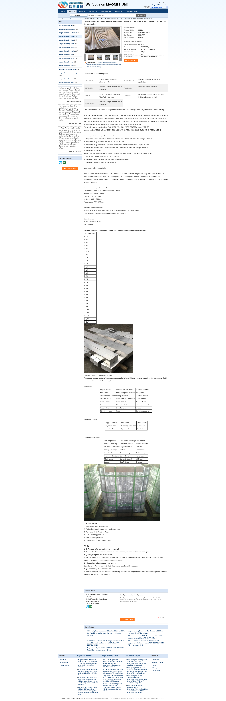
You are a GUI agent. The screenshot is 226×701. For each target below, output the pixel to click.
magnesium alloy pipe (66, 62)
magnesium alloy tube (66, 58)
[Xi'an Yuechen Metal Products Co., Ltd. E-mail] (90, 606)
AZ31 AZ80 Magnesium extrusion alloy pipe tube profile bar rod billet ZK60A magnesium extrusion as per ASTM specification (113, 663)
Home (63, 11)
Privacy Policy (65, 698)
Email (166, 5)
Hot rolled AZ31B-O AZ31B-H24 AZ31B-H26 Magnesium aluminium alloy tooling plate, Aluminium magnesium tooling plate (88, 691)
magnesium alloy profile (67, 51)
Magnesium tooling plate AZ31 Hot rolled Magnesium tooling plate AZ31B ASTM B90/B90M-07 (88, 672)
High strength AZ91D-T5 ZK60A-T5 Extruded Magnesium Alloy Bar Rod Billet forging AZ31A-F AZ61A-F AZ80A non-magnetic (137, 679)
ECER (163, 698)
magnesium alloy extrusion (68, 33)
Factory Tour (93, 11)
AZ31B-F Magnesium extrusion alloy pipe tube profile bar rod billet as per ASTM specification (113, 671)
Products (72, 11)
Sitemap (154, 668)
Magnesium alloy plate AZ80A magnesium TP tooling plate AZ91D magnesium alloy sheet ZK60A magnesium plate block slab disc (88, 681)
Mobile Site (157, 671)
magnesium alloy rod (66, 25)
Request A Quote (157, 5)
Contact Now (132, 61)
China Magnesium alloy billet (80, 698)
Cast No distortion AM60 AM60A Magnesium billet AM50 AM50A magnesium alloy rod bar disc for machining (104, 65)
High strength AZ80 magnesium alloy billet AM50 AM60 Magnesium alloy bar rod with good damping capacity (137, 662)
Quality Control (106, 11)
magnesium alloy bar (66, 55)
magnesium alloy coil (66, 65)
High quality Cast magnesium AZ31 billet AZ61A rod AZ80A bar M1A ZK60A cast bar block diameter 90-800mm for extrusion (106, 633)
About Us (82, 11)
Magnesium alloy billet (76, 18)
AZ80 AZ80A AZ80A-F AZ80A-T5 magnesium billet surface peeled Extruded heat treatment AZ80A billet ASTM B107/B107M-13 (105, 643)
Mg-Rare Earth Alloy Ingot (67, 69)
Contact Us (118, 11)
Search (142, 15)
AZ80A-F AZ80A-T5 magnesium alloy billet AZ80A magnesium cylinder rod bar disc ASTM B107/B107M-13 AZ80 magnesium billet (146, 643)
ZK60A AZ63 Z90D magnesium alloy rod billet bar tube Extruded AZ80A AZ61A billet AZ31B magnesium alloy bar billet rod (113, 687)
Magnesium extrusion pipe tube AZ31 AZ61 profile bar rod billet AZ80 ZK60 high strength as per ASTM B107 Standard (113, 678)
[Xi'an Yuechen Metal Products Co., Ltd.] (167, 7)
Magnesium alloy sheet (66, 44)
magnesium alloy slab (66, 79)
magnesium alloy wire (66, 47)
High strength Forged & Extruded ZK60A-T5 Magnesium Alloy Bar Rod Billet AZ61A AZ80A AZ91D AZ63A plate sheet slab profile (137, 689)
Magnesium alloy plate (66, 40)
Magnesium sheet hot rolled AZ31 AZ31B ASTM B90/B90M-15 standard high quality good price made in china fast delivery (88, 663)
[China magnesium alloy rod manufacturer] (72, 4)
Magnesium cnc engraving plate (69, 73)
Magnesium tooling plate (67, 29)
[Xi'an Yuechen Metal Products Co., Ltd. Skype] (87, 606)
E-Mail (154, 665)
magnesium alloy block (66, 82)
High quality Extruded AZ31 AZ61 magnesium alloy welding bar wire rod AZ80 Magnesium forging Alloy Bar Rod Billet (137, 670)
